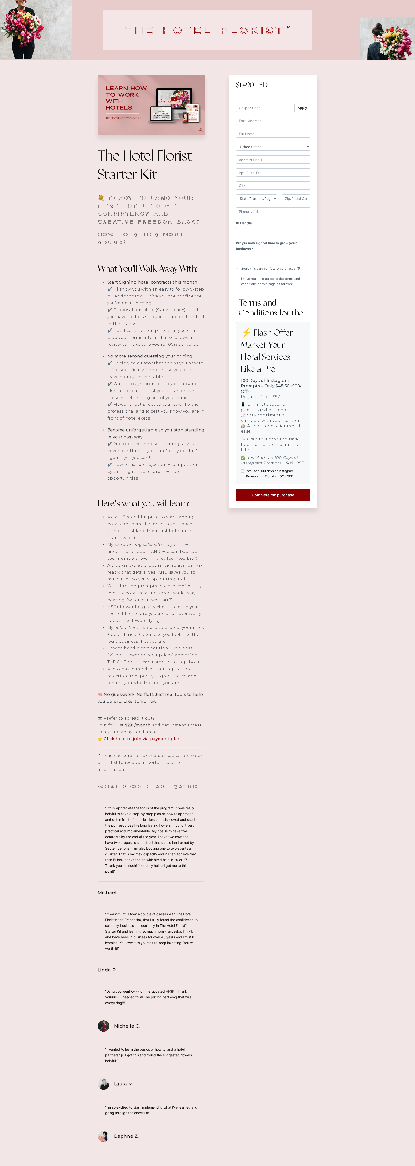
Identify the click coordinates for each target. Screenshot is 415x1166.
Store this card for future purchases (270, 268)
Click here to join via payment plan (142, 739)
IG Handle (244, 223)
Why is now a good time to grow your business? (266, 246)
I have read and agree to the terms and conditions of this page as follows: (270, 281)
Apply (302, 108)
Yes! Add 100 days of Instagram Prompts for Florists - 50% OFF (269, 473)
